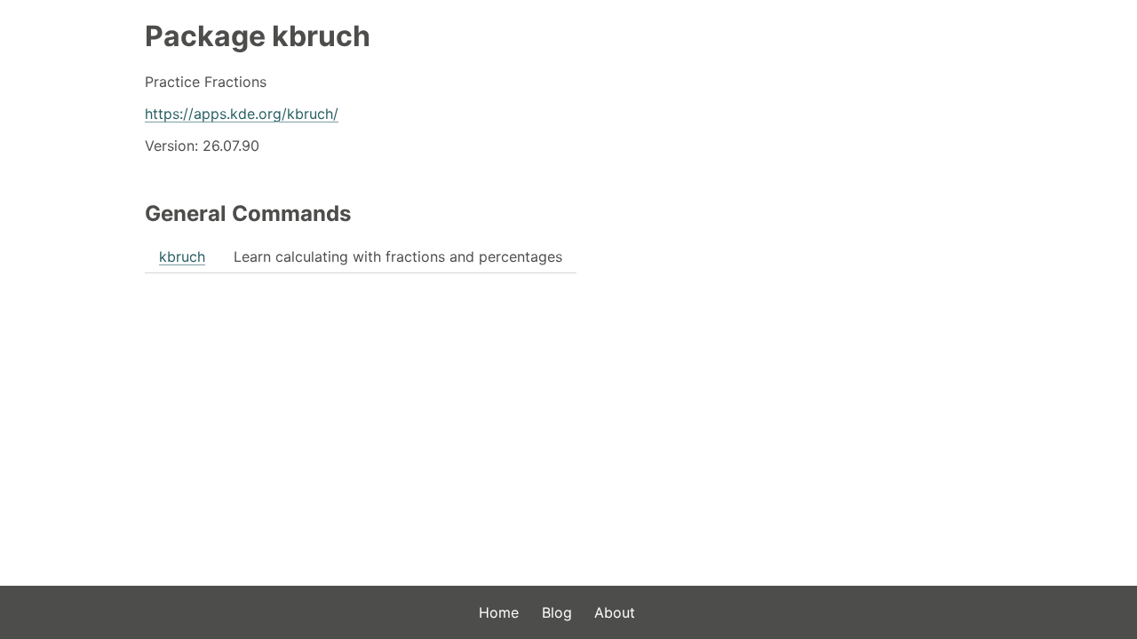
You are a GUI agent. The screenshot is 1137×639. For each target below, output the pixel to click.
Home (499, 612)
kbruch (182, 256)
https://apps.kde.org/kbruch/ (241, 113)
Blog (557, 612)
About (614, 612)
